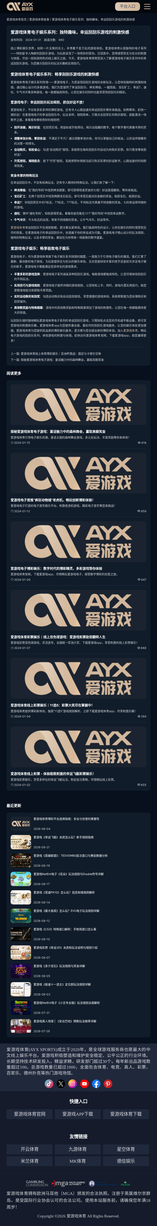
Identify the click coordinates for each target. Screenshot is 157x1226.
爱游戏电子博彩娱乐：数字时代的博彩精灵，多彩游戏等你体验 (56, 568)
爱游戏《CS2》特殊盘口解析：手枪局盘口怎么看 (65, 929)
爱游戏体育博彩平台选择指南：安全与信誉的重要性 (66, 818)
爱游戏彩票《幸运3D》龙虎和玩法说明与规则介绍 (66, 947)
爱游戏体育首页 (17, 19)
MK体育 (78, 1161)
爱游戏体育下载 (126, 1114)
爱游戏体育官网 (29, 1114)
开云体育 (30, 1149)
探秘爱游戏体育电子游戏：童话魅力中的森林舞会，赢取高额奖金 (62, 359)
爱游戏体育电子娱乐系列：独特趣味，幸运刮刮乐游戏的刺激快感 (93, 19)
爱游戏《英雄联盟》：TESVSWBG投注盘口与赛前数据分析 (71, 855)
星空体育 (126, 1149)
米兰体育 (30, 1161)
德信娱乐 (126, 1161)
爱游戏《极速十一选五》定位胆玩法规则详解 (62, 984)
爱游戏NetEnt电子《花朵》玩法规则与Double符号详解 (69, 874)
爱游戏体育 (18, 227)
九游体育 (78, 1149)
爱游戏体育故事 (39, 19)
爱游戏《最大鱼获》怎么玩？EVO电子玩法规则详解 (66, 910)
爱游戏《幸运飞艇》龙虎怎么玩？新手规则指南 (64, 837)
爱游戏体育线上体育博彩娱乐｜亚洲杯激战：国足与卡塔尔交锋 (61, 353)
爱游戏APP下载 (77, 1114)
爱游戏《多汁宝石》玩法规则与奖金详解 (59, 966)
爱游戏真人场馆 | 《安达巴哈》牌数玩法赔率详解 (65, 1021)
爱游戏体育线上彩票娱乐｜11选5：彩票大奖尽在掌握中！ (52, 705)
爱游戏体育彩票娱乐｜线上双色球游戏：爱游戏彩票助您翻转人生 (58, 637)
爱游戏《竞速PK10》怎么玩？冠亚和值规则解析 (64, 892)
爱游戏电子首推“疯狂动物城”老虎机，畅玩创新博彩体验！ (53, 500)
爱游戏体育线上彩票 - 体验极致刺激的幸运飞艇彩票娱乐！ (53, 774)
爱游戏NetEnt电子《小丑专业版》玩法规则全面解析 (67, 1002)
